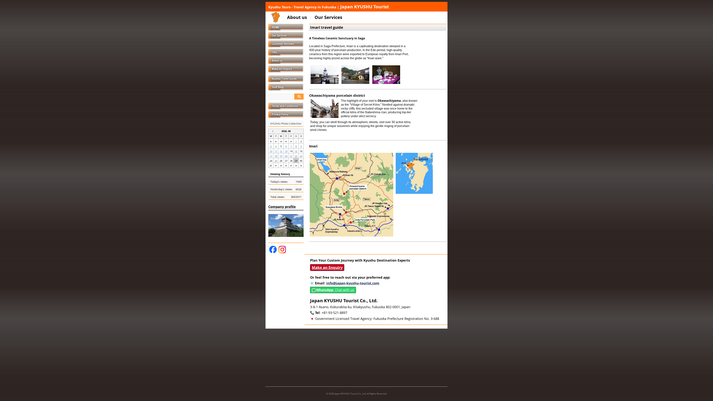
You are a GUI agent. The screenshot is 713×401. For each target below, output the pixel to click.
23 (301, 156)
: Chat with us (335, 290)
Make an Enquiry (327, 267)
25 (276, 160)
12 (281, 151)
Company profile (282, 206)
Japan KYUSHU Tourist (328, 7)
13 (286, 151)
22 (296, 156)
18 (276, 156)
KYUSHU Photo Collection (285, 123)
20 (286, 156)
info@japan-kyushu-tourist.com (352, 283)
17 (271, 156)
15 (296, 151)
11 (276, 151)
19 (281, 156)
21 (291, 156)
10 (271, 151)
